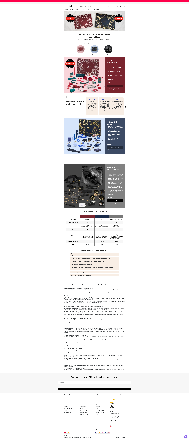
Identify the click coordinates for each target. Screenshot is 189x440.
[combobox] (93, 6)
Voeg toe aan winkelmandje (115, 200)
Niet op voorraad (115, 85)
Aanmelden (94, 389)
